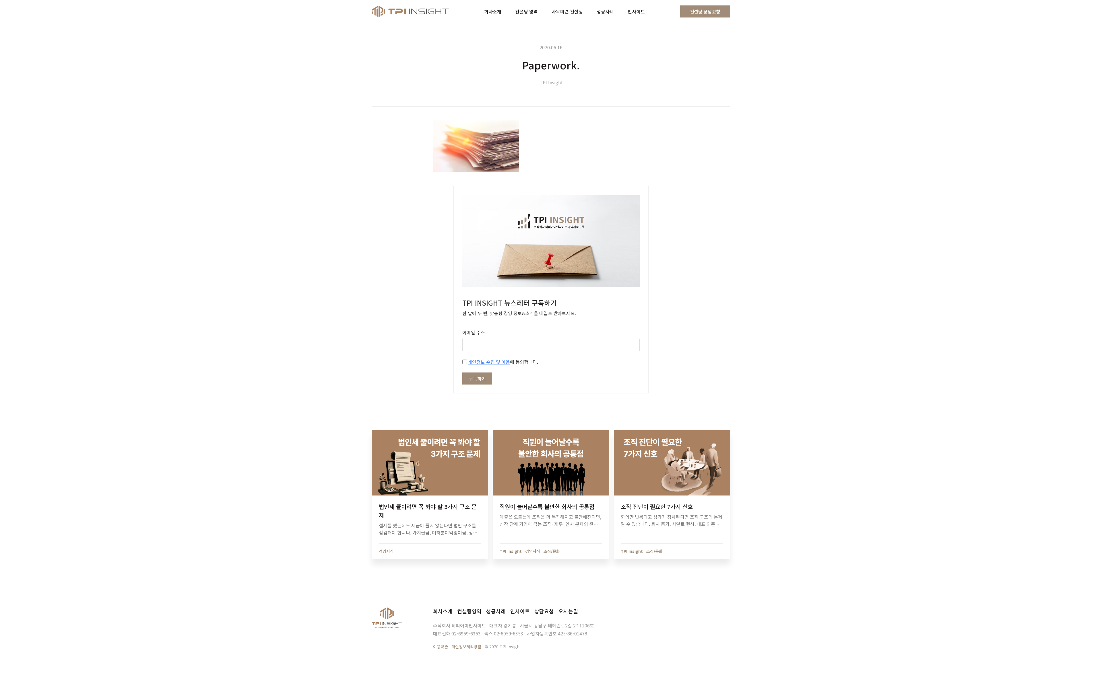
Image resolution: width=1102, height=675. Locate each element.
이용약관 (440, 646)
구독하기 (477, 378)
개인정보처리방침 (466, 646)
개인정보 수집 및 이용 (489, 361)
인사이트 (520, 611)
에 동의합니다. (503, 361)
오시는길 (568, 611)
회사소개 (443, 611)
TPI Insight (551, 82)
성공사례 (496, 611)
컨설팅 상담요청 (705, 11)
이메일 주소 (473, 332)
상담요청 (544, 611)
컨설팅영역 (469, 611)
